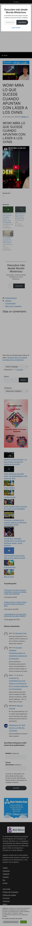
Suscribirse (22, 22)
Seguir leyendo (16, 27)
